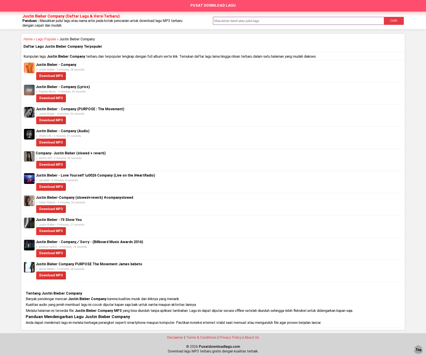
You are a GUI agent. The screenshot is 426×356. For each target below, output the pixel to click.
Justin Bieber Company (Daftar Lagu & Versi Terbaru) (71, 16)
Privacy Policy (230, 337)
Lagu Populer (46, 39)
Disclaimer (175, 337)
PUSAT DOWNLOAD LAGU (213, 5)
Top (418, 350)
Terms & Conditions (201, 337)
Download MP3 (51, 76)
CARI (393, 20)
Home (28, 39)
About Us (252, 337)
